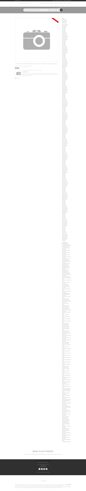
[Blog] (46, 469)
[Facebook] (39, 469)
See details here (25, 71)
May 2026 (63, 30)
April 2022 (64, 84)
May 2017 (63, 149)
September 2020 (65, 105)
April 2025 (64, 44)
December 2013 (65, 195)
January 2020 (64, 114)
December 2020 (65, 102)
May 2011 (63, 229)
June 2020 (64, 108)
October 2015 (64, 170)
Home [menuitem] (41, 3)
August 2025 (64, 40)
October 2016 (64, 157)
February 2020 (64, 113)
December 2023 (65, 62)
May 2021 (63, 96)
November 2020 (65, 103)
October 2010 (64, 237)
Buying (55, 3)
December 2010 (65, 235)
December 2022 (65, 75)
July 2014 (63, 187)
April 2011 (64, 230)
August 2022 (64, 80)
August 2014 (64, 186)
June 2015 (64, 175)
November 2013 (65, 196)
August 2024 (64, 53)
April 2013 (64, 204)
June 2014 (64, 188)
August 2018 (64, 133)
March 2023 (64, 72)
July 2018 (63, 134)
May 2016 (63, 163)
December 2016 (65, 155)
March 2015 (64, 178)
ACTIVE (58, 7)
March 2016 (64, 165)
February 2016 (64, 166)
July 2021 (63, 94)
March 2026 (64, 32)
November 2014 (65, 183)
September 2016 (65, 158)
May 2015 (63, 176)
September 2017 (65, 145)
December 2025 (65, 35)
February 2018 (64, 139)
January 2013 (64, 207)
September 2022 (65, 79)
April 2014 (64, 190)
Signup (16, 0)
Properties (46, 3)
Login (19, 0)
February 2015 (64, 179)
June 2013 (64, 201)
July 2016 (63, 160)
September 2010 (65, 238)
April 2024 (64, 58)
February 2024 (64, 60)
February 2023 (64, 73)
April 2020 (64, 111)
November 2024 (65, 50)
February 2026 (64, 33)
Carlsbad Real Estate (65, 244)
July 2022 (63, 81)
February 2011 (64, 232)
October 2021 (64, 91)
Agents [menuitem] (51, 3)
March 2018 (64, 138)
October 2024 (64, 51)
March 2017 (64, 152)
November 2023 (65, 63)
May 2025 (63, 43)
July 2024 (63, 54)
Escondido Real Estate (66, 293)
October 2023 (64, 64)
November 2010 (65, 236)
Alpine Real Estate (65, 243)
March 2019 (64, 125)
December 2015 (65, 168)
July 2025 (63, 41)
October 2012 (64, 210)
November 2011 (65, 222)
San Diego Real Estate (66, 422)
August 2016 (64, 159)
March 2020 (64, 112)
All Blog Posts (64, 19)
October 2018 (64, 131)
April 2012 (64, 217)
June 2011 (64, 228)
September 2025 (65, 39)
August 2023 (64, 66)
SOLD (62, 7)
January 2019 (64, 127)
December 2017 (65, 142)
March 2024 (64, 59)
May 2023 (63, 70)
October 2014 (64, 184)
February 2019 (64, 126)
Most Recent (64, 25)
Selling (60, 3)
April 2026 (64, 31)
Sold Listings (64, 23)
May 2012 (63, 216)
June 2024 (64, 55)
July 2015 (63, 174)
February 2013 (64, 206)
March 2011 (64, 231)
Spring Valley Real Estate (66, 441)
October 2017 (64, 144)
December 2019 (65, 115)
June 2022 (64, 82)
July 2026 (63, 28)
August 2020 (64, 106)
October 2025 (64, 38)
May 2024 (63, 56)
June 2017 (64, 148)
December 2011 (65, 221)
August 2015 (64, 173)
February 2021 (64, 100)
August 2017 (64, 146)
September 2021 (65, 92)
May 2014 (63, 189)
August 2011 (64, 226)
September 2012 (65, 211)
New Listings (64, 20)
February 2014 (64, 193)
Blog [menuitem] (65, 3)
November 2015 (65, 169)
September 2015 (65, 172)
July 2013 (63, 200)
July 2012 (63, 214)
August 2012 (64, 212)
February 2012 (64, 219)
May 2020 (63, 110)
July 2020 (63, 107)
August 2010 (64, 239)
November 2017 (65, 143)
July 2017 (63, 147)
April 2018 (64, 137)
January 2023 (64, 74)
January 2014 (64, 194)
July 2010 (63, 240)
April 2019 (64, 124)
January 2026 (64, 34)
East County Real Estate (66, 276)
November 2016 (65, 156)
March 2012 (64, 218)
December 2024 (65, 49)
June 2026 (64, 29)
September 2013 (65, 198)
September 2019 (65, 118)
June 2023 (64, 69)
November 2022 (65, 76)
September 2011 (65, 225)
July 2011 (63, 227)
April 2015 (64, 177)
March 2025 (64, 45)
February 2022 (64, 86)
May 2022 (63, 83)
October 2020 (64, 104)
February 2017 (64, 153)
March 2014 (64, 191)
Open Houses (64, 21)
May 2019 (63, 123)
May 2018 (63, 136)
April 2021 (64, 97)
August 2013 (64, 199)
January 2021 (64, 101)
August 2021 (64, 93)
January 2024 (64, 61)
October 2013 (64, 197)
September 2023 (65, 65)
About (69, 3)
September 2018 (65, 132)
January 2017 (64, 154)
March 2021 (64, 98)
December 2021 (65, 89)
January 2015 (64, 180)
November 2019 (65, 116)
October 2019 (64, 117)
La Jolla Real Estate (65, 298)
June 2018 (64, 135)
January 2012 (64, 220)
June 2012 (64, 215)
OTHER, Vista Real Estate (66, 399)
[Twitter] (42, 469)
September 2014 (65, 185)
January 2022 (64, 87)
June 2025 (64, 42)
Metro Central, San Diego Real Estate (23, 66)
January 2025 (64, 48)
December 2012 (65, 208)
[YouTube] (44, 469)
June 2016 (64, 162)
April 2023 (64, 71)
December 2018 (65, 128)
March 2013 (64, 205)
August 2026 (64, 27)
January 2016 (64, 167)
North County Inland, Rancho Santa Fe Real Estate (65, 328)
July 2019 (63, 121)
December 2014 (65, 181)
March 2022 (64, 85)
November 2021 (65, 90)
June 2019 (64, 122)
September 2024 (65, 52)
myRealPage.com (44, 480)
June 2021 (64, 95)
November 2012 (65, 209)
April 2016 (64, 164)
